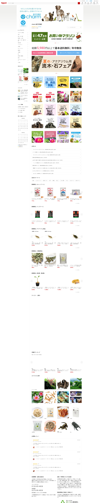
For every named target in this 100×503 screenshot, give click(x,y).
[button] (96, 3)
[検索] (79, 6)
